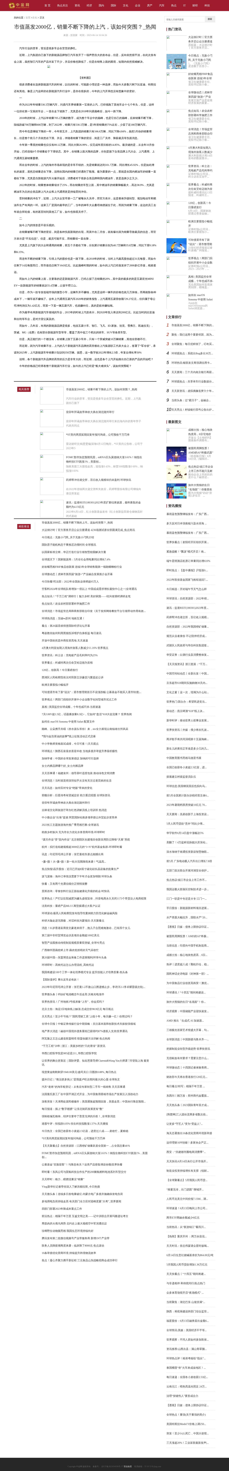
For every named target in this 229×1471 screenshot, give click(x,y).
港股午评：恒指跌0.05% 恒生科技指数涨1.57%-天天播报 (75, 1123)
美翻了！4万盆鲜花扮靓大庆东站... (186, 842)
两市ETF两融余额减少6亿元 (182, 1217)
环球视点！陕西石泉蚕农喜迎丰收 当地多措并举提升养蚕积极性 (80, 751)
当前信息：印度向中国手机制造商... (187, 945)
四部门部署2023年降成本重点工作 (62, 1208)
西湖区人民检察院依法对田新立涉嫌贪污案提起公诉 (72, 677)
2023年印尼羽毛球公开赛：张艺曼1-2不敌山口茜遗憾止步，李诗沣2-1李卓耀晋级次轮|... (93, 987)
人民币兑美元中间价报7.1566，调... (187, 1198)
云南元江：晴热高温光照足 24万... (186, 1386)
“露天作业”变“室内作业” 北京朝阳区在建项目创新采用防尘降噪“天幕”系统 (86, 839)
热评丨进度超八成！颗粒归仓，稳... (187, 964)
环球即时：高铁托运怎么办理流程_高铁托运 (68, 964)
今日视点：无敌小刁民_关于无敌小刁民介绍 (68, 537)
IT (184, 5)
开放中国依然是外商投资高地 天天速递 (65, 640)
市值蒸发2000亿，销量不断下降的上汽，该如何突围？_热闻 (101, 389)
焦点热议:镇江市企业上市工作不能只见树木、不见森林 (200, 471)
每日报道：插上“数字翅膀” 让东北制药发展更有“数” (72, 1108)
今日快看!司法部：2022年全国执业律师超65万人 (70, 581)
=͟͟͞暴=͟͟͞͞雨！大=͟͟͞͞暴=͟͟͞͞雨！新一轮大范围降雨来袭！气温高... (74, 861)
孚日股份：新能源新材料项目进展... (187, 908)
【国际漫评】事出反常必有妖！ (60, 979)
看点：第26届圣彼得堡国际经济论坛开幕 (66, 625)
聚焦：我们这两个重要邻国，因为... (192, 334)
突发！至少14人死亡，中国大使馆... (187, 1433)
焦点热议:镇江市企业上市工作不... (186, 879)
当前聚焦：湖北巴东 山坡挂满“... (185, 1302)
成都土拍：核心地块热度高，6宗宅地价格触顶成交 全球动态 (200, 434)
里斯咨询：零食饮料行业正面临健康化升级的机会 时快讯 (75, 891)
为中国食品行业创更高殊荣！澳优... (187, 983)
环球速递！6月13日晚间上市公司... (186, 1208)
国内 (101, 5)
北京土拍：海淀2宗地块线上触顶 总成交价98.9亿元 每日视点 (77, 1009)
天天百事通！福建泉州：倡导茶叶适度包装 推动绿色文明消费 (78, 773)
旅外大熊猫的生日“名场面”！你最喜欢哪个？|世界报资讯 (200, 489)
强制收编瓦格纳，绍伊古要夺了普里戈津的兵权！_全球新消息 (79, 1116)
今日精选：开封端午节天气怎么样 (186, 589)
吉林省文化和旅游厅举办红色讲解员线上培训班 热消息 (74, 810)
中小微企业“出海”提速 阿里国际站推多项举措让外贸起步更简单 (79, 817)
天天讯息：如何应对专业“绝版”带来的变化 (67, 788)
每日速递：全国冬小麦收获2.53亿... (187, 1377)
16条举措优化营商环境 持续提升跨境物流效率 (69, 1253)
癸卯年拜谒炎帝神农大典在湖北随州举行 (90, 412)
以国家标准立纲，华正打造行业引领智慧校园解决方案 (74, 552)
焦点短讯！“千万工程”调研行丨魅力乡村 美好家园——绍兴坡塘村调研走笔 (86, 596)
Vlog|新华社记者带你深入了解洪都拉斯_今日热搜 (71, 1186)
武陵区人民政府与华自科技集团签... (187, 645)
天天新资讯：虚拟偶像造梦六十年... (192, 390)
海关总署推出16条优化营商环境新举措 (189, 1133)
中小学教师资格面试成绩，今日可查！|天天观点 (70, 743)
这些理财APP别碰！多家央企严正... (187, 1142)
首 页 (47, 5)
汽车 (161, 5)
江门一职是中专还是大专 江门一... (186, 898)
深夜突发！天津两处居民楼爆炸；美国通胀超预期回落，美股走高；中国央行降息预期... (94, 1101)
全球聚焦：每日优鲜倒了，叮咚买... (192, 344)
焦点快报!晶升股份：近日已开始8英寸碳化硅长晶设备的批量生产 (80, 869)
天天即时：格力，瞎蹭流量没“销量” (63, 1179)
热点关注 (62, 5)
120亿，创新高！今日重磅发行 (60, 670)
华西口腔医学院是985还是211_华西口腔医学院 (69, 1053)
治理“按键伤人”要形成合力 (182, 1395)
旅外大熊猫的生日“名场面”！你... (186, 1001)
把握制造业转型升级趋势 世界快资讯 (188, 1048)
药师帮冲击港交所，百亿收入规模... (187, 617)
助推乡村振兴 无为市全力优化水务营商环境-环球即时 (73, 832)
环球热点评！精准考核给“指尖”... (186, 1358)
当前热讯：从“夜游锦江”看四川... (186, 1227)
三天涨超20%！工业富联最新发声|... (187, 1442)
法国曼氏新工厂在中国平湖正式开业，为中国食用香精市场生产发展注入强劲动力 (90, 1094)
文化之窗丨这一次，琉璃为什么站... (187, 692)
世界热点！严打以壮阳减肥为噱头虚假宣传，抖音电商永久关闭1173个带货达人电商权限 (94, 898)
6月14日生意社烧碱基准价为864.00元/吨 (189, 1255)
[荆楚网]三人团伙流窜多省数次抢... (187, 1114)
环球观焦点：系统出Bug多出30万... (192, 353)
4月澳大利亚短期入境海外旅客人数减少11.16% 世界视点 (75, 647)
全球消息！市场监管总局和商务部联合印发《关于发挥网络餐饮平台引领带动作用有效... (94, 611)
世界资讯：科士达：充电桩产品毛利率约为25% (70, 655)
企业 (137, 5)
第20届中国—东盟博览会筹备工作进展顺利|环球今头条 (74, 957)
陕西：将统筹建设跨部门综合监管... (187, 1311)
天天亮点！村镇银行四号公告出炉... (192, 409)
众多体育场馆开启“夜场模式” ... (185, 1292)
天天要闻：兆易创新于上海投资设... (187, 814)
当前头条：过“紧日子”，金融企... (191, 400)
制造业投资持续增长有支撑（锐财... (187, 1170)
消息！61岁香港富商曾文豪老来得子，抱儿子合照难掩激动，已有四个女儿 (86, 928)
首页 (28, 17)
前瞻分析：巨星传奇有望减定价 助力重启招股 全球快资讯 (76, 795)
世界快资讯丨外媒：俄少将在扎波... (187, 729)
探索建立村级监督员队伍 (181, 776)
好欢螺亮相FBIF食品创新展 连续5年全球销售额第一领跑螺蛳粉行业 (82, 566)
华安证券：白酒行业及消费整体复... (187, 654)
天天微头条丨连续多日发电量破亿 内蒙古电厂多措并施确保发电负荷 (82, 1194)
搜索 (210, 19)
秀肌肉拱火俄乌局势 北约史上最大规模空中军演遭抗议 (74, 1223)
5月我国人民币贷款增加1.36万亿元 (186, 1264)
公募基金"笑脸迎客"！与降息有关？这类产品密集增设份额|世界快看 (82, 1164)
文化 (125, 5)
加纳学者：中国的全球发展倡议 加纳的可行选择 (70, 758)
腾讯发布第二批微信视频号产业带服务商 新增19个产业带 (75, 1238)
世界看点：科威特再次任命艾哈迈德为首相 (67, 662)
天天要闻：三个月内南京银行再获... (192, 372)
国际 (113, 5)
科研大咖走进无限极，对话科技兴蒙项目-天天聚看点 (73, 920)
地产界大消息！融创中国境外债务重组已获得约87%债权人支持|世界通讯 (85, 1031)
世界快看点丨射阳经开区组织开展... (187, 542)
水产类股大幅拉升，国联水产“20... (186, 917)
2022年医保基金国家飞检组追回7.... (187, 579)
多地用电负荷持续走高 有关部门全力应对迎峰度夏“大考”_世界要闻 (81, 1201)
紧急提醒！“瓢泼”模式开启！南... (186, 551)
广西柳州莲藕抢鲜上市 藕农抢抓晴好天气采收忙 (70, 950)
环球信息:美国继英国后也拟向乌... (186, 786)
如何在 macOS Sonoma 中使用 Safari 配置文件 (68, 721)
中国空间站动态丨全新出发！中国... (187, 673)
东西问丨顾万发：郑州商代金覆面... (187, 1095)
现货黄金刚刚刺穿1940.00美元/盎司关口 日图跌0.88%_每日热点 (79, 1072)
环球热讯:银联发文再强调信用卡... (191, 362)
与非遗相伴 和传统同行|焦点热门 (185, 1283)
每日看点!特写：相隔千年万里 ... (185, 1086)
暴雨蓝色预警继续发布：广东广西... (187, 514)
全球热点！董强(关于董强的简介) (186, 1414)
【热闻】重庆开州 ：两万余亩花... (186, 1236)
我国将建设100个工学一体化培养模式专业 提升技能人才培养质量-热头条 (85, 972)
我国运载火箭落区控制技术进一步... (187, 889)
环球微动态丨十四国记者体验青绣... (187, 1067)
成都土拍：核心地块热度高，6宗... (186, 955)
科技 (207, 5)
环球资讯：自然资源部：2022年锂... (187, 598)
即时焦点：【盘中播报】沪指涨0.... (187, 570)
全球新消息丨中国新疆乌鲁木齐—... (187, 1039)
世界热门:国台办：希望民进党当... (186, 701)
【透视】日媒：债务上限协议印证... (187, 926)
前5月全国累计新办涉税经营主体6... (187, 795)
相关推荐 (24, 389)
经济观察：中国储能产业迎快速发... (187, 1011)
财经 (195, 5)
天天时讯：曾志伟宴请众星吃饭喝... (187, 1245)
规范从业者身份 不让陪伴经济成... (186, 636)
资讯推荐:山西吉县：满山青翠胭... (186, 1349)
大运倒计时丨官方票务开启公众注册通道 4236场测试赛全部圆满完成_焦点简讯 (88, 530)
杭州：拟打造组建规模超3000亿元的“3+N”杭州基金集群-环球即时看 (82, 846)
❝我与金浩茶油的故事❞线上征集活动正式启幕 (69, 736)
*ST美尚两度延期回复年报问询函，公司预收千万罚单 (98, 434)
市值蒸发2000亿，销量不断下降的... (192, 325)
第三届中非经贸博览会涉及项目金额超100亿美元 (70, 935)
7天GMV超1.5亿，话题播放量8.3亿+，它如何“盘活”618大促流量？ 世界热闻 (87, 714)
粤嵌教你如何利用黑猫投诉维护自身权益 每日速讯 (71, 633)
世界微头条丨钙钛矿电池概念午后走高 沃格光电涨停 (73, 994)
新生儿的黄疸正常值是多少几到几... (187, 748)
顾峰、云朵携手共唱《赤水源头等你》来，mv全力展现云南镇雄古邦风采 (85, 729)
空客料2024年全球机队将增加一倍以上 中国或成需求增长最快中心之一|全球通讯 (89, 588)
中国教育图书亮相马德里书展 (183, 758)
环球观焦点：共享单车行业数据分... (192, 381)
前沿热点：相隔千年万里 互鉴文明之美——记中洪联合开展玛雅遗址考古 (85, 1216)
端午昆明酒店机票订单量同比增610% (188, 561)
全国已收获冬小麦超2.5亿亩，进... (186, 767)
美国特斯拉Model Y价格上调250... (186, 1424)
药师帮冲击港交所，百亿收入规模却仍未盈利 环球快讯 (98, 479)
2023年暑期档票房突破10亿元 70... (186, 804)
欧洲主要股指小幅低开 (55, 684)
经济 (89, 5)
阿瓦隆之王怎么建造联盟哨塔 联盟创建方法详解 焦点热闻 (76, 1038)
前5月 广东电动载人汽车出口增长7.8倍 (189, 861)
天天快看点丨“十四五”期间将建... (186, 1273)
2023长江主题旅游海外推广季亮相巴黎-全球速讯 (70, 824)
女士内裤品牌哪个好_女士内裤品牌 (62, 765)
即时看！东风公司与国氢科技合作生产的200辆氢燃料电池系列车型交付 (84, 1171)
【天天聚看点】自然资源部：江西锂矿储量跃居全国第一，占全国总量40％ (86, 1145)
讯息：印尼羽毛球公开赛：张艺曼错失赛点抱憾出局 (72, 854)
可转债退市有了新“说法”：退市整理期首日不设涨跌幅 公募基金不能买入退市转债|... (91, 692)
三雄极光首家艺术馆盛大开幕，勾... (187, 1030)
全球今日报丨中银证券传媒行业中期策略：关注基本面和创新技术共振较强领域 (89, 1023)
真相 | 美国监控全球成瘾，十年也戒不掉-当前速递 (71, 706)
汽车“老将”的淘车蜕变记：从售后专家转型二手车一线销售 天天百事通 (83, 1086)
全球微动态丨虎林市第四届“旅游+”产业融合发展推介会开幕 (77, 574)
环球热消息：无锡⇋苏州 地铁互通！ (63, 618)
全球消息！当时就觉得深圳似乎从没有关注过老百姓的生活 (76, 780)
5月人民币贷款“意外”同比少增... (185, 823)
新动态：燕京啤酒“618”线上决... (185, 711)
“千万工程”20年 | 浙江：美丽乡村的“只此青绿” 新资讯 (73, 1045)
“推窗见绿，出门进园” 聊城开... (185, 1189)
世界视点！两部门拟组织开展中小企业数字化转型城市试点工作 (79, 699)
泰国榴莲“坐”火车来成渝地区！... (186, 1367)
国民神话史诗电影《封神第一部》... (187, 973)
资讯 (77, 5)
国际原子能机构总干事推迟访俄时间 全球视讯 (69, 544)
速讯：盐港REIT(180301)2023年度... (187, 607)
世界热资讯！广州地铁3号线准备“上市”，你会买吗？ (73, 1001)
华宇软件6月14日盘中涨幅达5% (185, 833)
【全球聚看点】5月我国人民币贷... (186, 1180)
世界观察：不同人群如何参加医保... (187, 1339)
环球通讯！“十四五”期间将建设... (186, 992)
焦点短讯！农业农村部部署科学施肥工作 (66, 603)
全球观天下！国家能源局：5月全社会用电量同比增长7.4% (76, 559)
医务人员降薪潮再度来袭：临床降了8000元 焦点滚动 (73, 1245)
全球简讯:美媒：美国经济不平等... (186, 1330)
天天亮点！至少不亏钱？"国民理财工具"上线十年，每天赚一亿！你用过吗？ (87, 1016)
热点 (174, 5)
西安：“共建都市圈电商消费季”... (186, 1152)
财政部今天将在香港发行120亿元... (186, 1076)
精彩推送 (24, 526)
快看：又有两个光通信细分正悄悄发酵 (64, 883)
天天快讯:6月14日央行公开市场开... (187, 1161)
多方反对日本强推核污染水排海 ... (186, 523)
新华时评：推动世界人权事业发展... (187, 720)
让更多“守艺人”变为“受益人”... (184, 1123)
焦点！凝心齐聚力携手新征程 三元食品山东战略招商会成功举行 (80, 1260)
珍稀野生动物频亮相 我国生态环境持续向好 (67, 1230)
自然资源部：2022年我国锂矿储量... (187, 626)
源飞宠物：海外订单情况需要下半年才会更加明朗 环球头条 (77, 876)
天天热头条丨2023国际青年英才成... (187, 1105)
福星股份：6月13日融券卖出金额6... (187, 1320)
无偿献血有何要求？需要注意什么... (187, 1058)
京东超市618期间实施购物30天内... (186, 682)
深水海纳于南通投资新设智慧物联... (187, 851)
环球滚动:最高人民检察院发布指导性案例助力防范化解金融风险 (80, 913)
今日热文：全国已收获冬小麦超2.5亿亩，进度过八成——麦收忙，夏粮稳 (85, 1131)
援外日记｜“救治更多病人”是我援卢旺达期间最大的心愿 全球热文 (81, 1079)
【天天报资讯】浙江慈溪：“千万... (186, 664)
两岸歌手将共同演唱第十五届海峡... (187, 739)
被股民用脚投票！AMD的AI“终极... (187, 936)
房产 (149, 5)
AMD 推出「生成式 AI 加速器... (185, 1020)
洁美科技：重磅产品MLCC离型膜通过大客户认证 (71, 905)
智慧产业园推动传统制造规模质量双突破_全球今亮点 (73, 942)
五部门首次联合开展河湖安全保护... (187, 870)
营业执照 (128, 1466)
